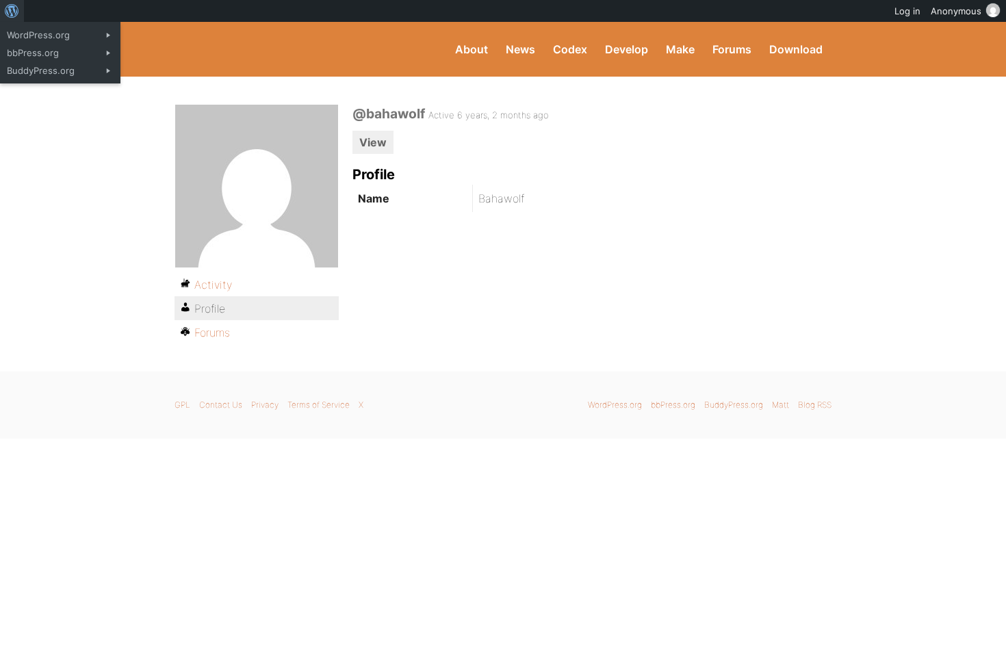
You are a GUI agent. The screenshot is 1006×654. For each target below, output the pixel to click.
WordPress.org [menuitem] (38, 34)
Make (680, 49)
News (520, 49)
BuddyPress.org (267, 49)
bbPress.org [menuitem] (33, 52)
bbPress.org (673, 405)
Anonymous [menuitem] (956, 10)
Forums (731, 49)
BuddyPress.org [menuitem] (41, 70)
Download (796, 49)
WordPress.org (615, 405)
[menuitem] (12, 11)
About (471, 49)
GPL (182, 405)
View (373, 142)
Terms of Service (318, 405)
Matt (780, 405)
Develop (626, 49)
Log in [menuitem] (907, 10)
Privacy (265, 405)
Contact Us (220, 405)
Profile (209, 308)
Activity (213, 284)
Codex (570, 49)
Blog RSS (814, 405)
